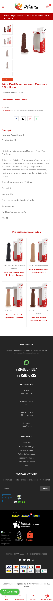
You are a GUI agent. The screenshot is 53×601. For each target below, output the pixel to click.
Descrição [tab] (7, 130)
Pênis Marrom (37, 111)
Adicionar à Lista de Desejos (15, 99)
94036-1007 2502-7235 (26, 372)
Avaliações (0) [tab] (9, 140)
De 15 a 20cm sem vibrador (21, 111)
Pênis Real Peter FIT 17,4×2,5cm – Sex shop (14, 316)
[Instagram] (33, 560)
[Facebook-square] (20, 560)
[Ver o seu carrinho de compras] (47, 6)
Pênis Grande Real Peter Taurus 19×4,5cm (39, 270)
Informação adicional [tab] (13, 135)
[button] (45, 29)
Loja (13, 15)
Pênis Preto (7, 265)
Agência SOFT (22, 584)
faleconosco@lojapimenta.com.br (26, 353)
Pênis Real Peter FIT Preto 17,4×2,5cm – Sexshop (14, 273)
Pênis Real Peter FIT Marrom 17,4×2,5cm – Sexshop (38, 319)
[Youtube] (28, 560)
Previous (4, 74)
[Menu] (4, 6)
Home (6, 15)
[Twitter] (24, 560)
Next (10, 74)
